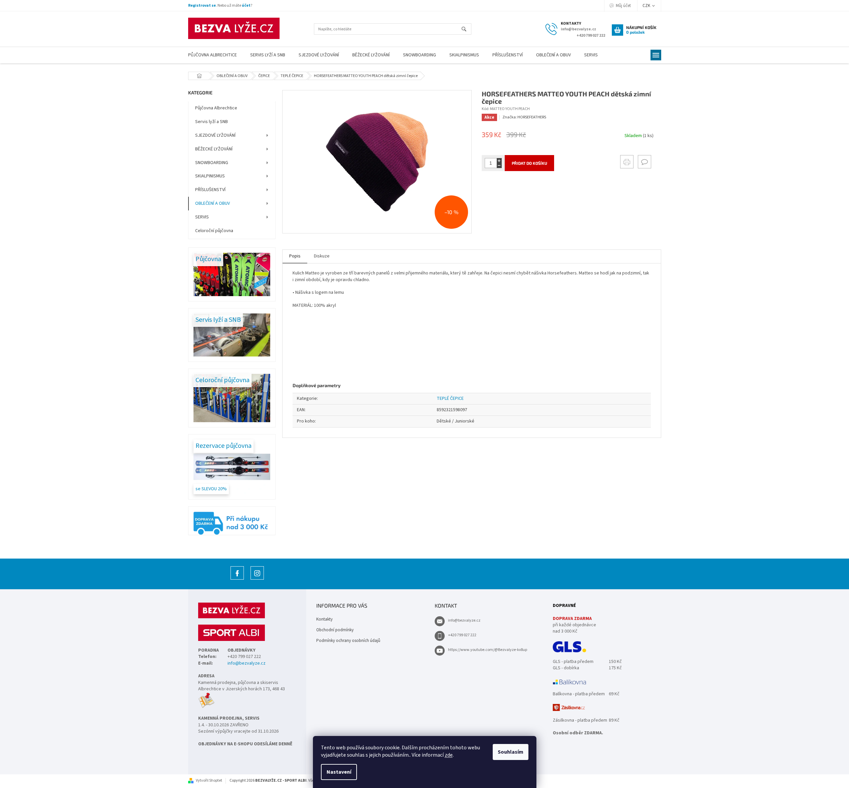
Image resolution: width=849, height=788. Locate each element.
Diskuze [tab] (322, 256)
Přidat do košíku (529, 163)
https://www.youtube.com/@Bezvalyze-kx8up (487, 650)
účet (246, 5)
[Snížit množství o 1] (499, 165)
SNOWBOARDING (211, 162)
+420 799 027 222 (462, 635)
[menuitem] (212, 55)
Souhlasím (510, 752)
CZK (647, 6)
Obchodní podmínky (335, 630)
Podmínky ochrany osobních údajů (348, 641)
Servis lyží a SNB (211, 121)
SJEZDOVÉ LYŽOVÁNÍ (215, 135)
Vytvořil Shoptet (209, 780)
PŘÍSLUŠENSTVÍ (210, 189)
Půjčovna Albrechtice (216, 108)
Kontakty (324, 619)
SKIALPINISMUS (210, 176)
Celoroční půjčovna (214, 230)
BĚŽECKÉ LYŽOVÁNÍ (214, 149)
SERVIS (202, 217)
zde (449, 755)
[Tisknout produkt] (626, 161)
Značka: (524, 117)
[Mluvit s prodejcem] (644, 161)
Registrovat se (202, 5)
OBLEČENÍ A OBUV (212, 203)
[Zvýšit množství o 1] (499, 160)
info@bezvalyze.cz (247, 663)
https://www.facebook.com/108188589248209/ (237, 579)
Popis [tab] (295, 256)
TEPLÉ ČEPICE (450, 398)
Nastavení (339, 772)
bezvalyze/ (257, 579)
